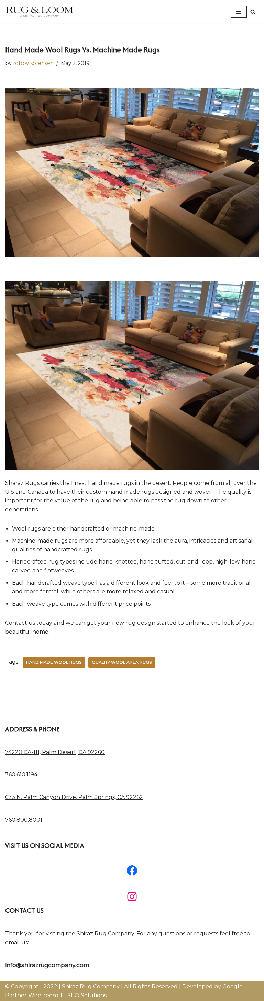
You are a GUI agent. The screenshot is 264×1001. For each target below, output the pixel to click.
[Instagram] (132, 896)
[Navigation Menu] (239, 12)
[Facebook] (132, 870)
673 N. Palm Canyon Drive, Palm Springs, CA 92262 (74, 797)
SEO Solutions (87, 995)
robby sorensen (33, 63)
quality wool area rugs (122, 662)
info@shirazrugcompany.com (47, 964)
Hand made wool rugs (53, 662)
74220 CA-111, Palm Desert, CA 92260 (55, 752)
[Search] (252, 11)
